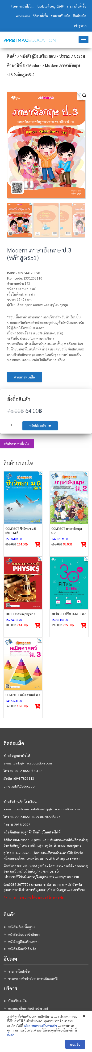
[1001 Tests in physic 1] (23, 583)
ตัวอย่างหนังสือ (24, 377)
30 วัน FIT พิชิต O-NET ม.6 (68, 614)
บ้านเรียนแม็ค (17, 1001)
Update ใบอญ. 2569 (50, 6)
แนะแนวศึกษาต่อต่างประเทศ (28, 1008)
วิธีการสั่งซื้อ (40, 16)
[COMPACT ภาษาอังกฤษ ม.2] (69, 497)
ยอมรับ (75, 1044)
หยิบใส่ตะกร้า (37, 425)
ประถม (64, 56)
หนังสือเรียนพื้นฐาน (21, 927)
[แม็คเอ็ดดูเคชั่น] (29, 40)
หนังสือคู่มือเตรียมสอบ (38, 56)
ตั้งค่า (10, 1035)
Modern (35, 65)
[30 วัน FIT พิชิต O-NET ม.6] (69, 583)
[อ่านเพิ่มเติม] (37, 625)
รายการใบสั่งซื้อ (76, 6)
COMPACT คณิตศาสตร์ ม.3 (22, 695)
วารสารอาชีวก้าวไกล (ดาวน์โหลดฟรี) (33, 978)
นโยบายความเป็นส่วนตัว (40, 1026)
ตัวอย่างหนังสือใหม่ (22, 6)
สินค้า (12, 56)
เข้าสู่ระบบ (80, 26)
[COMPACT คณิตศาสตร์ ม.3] (23, 664)
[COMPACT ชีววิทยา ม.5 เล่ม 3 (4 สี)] (23, 497)
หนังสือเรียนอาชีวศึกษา (24, 934)
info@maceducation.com (34, 763)
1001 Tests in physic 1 (20, 614)
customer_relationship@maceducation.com (48, 809)
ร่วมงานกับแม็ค (60, 16)
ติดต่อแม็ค (79, 16)
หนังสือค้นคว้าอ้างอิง (22, 949)
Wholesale (23, 16)
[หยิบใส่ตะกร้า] (37, 544)
